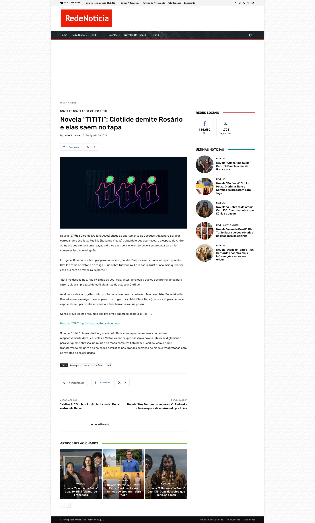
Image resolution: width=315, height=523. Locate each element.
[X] (244, 3)
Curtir (204, 121)
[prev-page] (62, 505)
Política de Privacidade (211, 519)
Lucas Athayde (72, 135)
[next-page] (68, 505)
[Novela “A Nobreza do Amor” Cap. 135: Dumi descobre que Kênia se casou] (166, 474)
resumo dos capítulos (93, 365)
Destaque (74, 365)
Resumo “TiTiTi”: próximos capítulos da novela (90, 323)
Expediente (249, 519)
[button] (250, 35)
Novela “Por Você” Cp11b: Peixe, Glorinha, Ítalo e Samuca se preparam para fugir (123, 490)
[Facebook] (235, 3)
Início (62, 102)
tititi (109, 365)
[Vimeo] (248, 3)
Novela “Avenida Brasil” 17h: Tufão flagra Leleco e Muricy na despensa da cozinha (234, 232)
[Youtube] (252, 3)
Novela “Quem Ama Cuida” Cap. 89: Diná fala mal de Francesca (81, 492)
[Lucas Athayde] (75, 425)
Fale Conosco (233, 519)
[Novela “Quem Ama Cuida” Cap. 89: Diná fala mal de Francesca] (81, 474)
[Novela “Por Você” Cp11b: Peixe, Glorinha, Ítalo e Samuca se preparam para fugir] (124, 474)
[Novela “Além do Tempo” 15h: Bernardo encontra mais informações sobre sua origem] (204, 253)
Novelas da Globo (86, 111)
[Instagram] (239, 3)
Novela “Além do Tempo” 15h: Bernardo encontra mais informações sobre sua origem (235, 254)
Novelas (72, 102)
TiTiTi (103, 111)
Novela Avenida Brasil (228, 225)
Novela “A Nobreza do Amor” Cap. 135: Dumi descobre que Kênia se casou (166, 492)
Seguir (225, 121)
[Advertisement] (157, 69)
